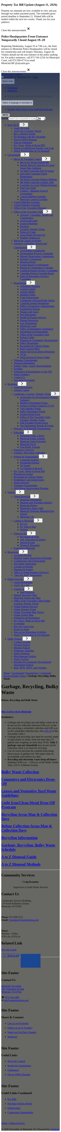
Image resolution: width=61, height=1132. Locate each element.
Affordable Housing (30, 286)
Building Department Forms (34, 403)
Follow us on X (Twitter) (20, 1028)
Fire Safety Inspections (25, 563)
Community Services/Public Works (37, 300)
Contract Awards (22, 642)
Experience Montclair (24, 548)
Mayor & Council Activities (33, 199)
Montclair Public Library (32, 435)
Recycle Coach (8, 949)
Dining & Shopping (30, 545)
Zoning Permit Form (30, 414)
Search (4, 118)
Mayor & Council (16, 1061)
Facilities (18, 368)
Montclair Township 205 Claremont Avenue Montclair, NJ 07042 (12, 989)
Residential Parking (29, 462)
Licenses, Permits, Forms (32, 229)
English (30, 96)
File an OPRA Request (19, 1074)
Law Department (28, 323)
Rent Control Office (30, 348)
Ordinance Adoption (24, 650)
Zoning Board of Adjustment (34, 265)
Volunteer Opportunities (25, 360)
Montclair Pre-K (28, 444)
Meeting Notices (22, 647)
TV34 (23, 354)
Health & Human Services (33, 317)
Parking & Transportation (26, 456)
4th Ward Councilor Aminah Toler (37, 182)
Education (19, 432)
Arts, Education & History (33, 539)
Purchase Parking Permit (20, 1103)
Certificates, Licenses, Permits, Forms (32, 394)
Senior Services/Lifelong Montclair (37, 351)
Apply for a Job (21, 128)
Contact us (19, 589)
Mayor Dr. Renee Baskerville (34, 162)
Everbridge (19, 623)
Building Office (28, 294)
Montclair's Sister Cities (31, 508)
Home (7, 673)
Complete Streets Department (34, 303)
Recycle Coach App (24, 626)
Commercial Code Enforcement (29, 561)
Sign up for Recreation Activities (30, 632)
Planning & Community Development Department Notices (32, 663)
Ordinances (13, 1070)
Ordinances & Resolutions (27, 618)
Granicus (54, 1129)
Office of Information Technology (36, 329)
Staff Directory (27, 592)
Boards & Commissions (19, 1065)
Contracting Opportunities (20, 1112)
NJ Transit (25, 465)
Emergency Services (24, 450)
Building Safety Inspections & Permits (32, 558)
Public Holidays (22, 374)
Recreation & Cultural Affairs (34, 346)
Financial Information (24, 363)
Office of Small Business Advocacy (31, 572)
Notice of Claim (28, 232)
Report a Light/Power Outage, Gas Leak (34, 148)
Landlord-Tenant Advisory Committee (39, 270)
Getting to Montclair (24, 520)
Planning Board (28, 262)
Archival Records (28, 220)
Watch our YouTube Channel (22, 1032)
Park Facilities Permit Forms (34, 423)
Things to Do (20, 533)
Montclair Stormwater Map (27, 598)
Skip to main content (11, 74)
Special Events (27, 542)
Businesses (13, 552)
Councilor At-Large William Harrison (38, 185)
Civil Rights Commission (32, 250)
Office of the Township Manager (30, 208)
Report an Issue (21, 629)
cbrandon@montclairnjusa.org (24, 920)
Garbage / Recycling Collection (29, 452)
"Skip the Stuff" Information (28, 575)
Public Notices (15, 639)
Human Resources (29, 320)
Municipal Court (28, 326)
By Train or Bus (28, 526)
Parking (24, 529)
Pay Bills (12, 1099)
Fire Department (28, 314)
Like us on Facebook (18, 1023)
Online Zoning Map (23, 615)
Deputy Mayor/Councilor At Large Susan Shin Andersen (37, 166)
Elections (24, 226)
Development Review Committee (36, 253)
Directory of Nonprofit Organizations (32, 428)
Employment (14, 1108)
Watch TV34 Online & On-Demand (31, 151)
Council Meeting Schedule (27, 205)
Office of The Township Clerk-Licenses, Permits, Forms (35, 418)
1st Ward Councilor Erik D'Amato (37, 171)
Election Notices (22, 645)
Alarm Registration (23, 387)
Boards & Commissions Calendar (36, 267)
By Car (23, 524)
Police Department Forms (32, 411)
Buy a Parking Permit (24, 134)
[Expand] (23, 125)
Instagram (12, 1036)
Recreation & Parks (29, 536)
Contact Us (19, 377)
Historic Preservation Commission (37, 256)
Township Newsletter (24, 380)
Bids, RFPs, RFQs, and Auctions (30, 667)
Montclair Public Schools (32, 438)
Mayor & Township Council (28, 159)
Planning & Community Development (39, 340)
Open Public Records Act (32, 235)
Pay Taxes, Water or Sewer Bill (29, 145)
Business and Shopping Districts (36, 502)
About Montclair (22, 496)
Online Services (15, 579)
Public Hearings (22, 653)
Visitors (11, 492)
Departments (20, 283)
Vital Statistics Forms (30, 408)
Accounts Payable (23, 555)
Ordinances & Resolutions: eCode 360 (33, 371)
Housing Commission (30, 259)
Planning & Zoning (23, 474)
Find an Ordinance (23, 142)
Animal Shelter (27, 292)
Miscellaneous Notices (25, 656)
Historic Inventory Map (25, 595)
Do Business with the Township (29, 136)
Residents (12, 384)
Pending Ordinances (30, 237)
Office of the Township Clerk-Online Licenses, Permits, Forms (32, 602)
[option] (34, 96)
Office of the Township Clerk (28, 212)
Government (14, 155)
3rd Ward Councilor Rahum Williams (38, 179)
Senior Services (21, 482)
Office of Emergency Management (37, 306)
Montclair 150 (27, 516)
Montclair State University (33, 441)
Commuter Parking (29, 460)
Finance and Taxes (29, 311)
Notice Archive (21, 659)
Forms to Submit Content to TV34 (37, 405)
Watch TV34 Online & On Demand (31, 635)
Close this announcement (13, 30)
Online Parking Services (26, 606)
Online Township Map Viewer (29, 612)
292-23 (48, 731)
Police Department (29, 343)
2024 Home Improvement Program (31, 488)
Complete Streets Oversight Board (37, 273)
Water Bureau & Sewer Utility (35, 357)
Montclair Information (31, 499)
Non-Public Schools (30, 447)
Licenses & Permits (23, 566)
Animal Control (28, 289)
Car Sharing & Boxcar (31, 468)
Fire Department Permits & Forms (36, 425)
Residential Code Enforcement (29, 479)
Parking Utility (27, 337)
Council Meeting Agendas (33, 196)
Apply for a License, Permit (27, 131)
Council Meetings (29, 223)
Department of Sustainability (34, 331)
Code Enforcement (29, 297)
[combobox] (17, 102)
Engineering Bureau (30, 309)
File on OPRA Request (25, 139)
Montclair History (29, 505)
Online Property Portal (25, 609)
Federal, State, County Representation (32, 366)
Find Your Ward (28, 188)
